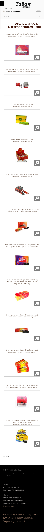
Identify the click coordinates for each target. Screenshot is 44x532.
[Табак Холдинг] (21, 4)
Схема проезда (8, 506)
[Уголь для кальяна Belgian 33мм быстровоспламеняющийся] (22, 155)
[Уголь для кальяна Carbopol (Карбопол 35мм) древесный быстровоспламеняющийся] (22, 330)
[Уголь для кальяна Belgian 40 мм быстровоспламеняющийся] (22, 120)
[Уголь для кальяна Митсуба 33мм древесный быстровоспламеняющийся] (22, 190)
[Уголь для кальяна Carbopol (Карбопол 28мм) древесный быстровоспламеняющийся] (22, 365)
